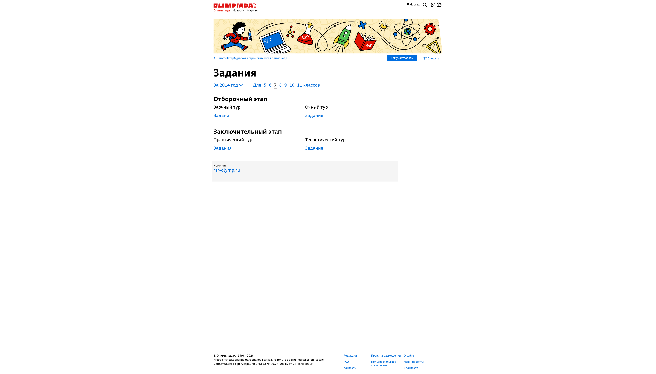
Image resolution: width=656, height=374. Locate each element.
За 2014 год (226, 85)
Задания (223, 115)
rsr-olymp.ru (227, 170)
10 (292, 85)
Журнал (252, 10)
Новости (238, 10)
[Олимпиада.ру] (235, 6)
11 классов (308, 85)
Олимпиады (222, 10)
